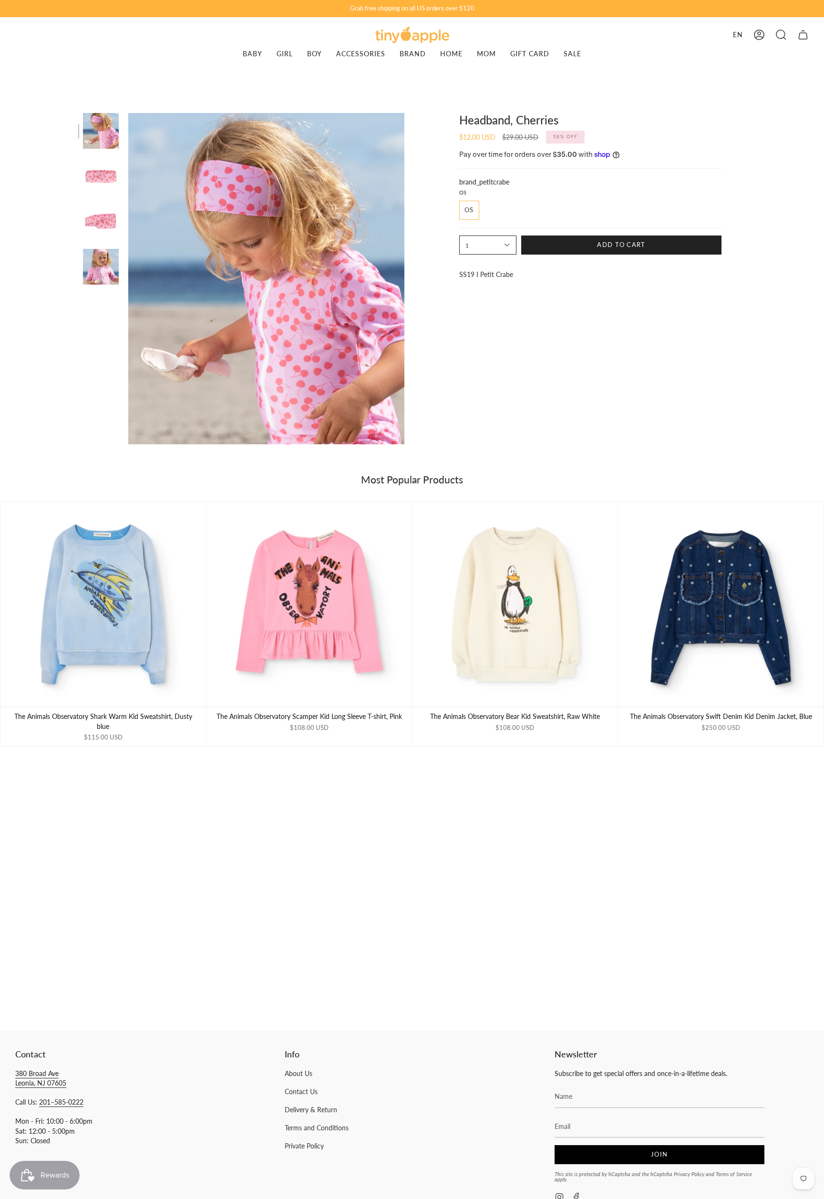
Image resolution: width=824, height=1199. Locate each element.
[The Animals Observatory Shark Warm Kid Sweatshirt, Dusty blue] (103, 604)
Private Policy (304, 1146)
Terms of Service (734, 1174)
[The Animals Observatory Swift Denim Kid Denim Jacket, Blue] (721, 604)
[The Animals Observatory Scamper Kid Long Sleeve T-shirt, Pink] (309, 604)
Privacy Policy (689, 1174)
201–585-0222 (61, 1102)
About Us (298, 1073)
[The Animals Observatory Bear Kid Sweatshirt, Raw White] (515, 604)
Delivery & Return (311, 1110)
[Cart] (803, 35)
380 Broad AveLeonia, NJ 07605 (40, 1078)
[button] (781, 35)
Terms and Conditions (317, 1128)
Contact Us (301, 1091)
